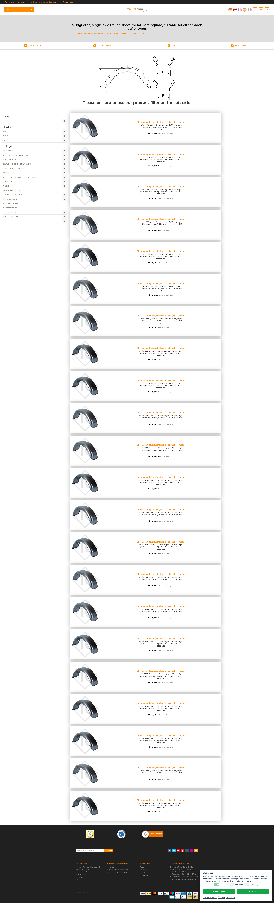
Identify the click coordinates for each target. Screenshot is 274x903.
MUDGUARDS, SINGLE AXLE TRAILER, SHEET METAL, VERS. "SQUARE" (119, 33)
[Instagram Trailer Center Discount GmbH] (192, 850)
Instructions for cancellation (118, 870)
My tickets (143, 872)
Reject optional (219, 891)
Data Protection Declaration (118, 872)
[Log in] (256, 9)
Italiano (250, 10)
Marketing (254, 884)
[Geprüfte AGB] (121, 834)
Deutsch (230, 10)
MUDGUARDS (89, 33)
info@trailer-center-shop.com (44, 2)
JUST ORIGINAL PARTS (36, 46)
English (235, 10)
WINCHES (6, 186)
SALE (173, 46)
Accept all (253, 891)
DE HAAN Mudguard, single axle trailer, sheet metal (160, 122)
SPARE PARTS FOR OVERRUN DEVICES (16, 155)
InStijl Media (89, 893)
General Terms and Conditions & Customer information (88, 868)
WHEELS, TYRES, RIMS (11, 217)
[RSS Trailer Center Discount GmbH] (196, 850)
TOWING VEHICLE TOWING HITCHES (16, 168)
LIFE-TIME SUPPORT (105, 46)
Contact (80, 877)
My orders (143, 870)
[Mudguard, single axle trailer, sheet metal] (85, 128)
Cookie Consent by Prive (264, 897)
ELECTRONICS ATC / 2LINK (12, 195)
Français (240, 10)
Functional (239, 884)
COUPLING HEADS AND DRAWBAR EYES (17, 164)
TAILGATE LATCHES (10, 208)
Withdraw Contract (83, 880)
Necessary (224, 884)
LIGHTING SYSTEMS (10, 212)
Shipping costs (169, 133)
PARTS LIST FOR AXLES (11, 160)
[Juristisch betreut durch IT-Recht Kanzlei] (153, 834)
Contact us (68, 2)
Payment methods (83, 872)
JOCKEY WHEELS (8, 173)
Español (245, 10)
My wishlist (144, 875)
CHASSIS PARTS (8, 151)
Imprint (111, 867)
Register (143, 867)
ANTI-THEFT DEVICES (10, 203)
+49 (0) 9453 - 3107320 (15, 2)
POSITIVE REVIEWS (242, 46)
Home (80, 33)
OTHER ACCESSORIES (10, 199)
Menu (8, 10)
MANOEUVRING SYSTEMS (12, 190)
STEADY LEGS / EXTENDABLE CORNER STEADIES (20, 177)
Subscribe (108, 850)
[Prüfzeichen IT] (90, 834)
